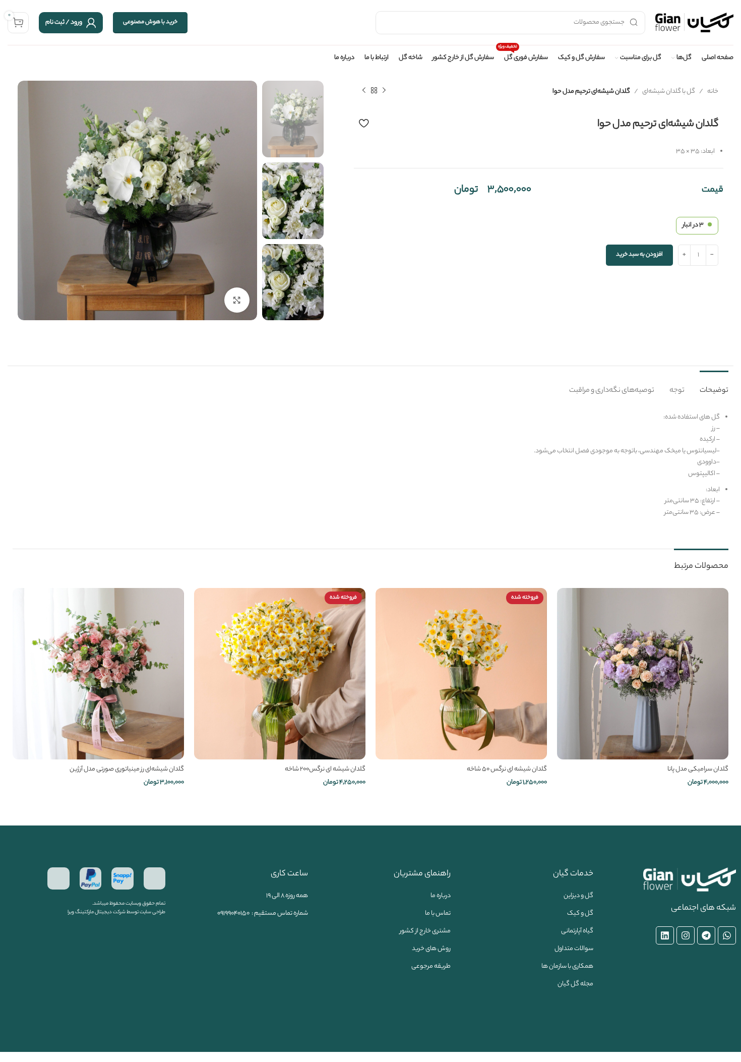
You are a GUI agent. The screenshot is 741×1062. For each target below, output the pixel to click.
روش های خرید (431, 948)
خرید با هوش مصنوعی (150, 22)
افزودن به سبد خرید (639, 255)
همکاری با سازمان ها (567, 966)
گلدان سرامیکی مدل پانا (697, 769)
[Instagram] (685, 935)
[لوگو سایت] (694, 22)
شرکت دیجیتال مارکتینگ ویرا (97, 912)
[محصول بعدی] (364, 91)
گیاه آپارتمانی (577, 931)
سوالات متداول (573, 948)
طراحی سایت (152, 912)
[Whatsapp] (727, 935)
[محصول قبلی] (384, 91)
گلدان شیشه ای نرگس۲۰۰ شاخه (325, 769)
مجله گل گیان (575, 984)
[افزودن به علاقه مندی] (363, 123)
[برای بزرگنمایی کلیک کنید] (237, 300)
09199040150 (233, 913)
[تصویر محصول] (461, 673)
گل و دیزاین (578, 896)
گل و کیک (580, 913)
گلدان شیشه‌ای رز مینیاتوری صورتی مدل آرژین (127, 769)
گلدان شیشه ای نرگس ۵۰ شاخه (507, 769)
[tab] (714, 386)
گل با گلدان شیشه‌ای (668, 91)
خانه (712, 91)
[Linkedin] (665, 935)
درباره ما (440, 896)
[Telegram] (706, 935)
